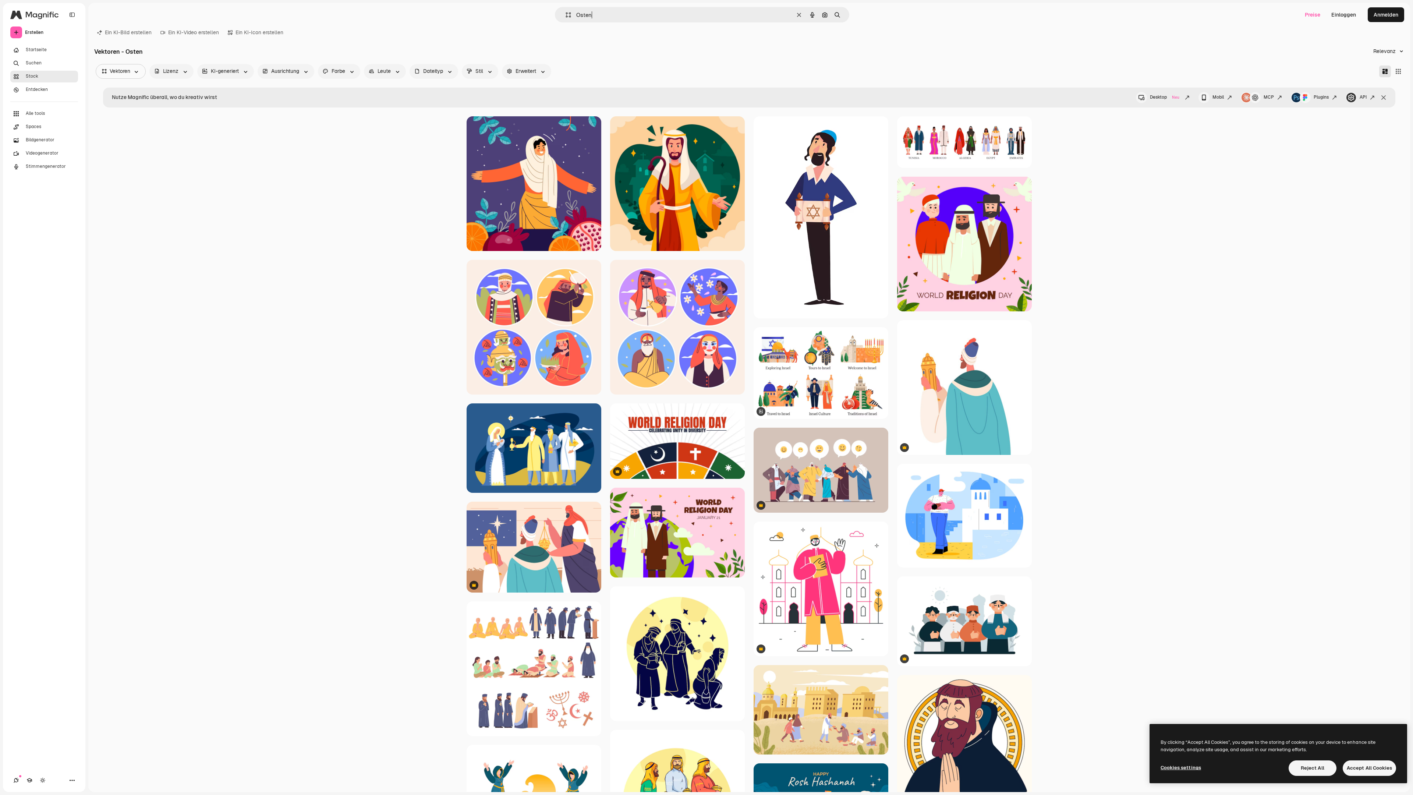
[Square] (1398, 71)
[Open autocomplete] (565, 15)
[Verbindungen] (16, 780)
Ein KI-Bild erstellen (128, 32)
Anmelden (1386, 14)
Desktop (1164, 97)
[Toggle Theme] (43, 780)
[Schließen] (1384, 97)
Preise (1312, 14)
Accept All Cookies (1369, 768)
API (1363, 97)
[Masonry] (1385, 71)
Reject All (1312, 768)
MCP (1269, 97)
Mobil (1218, 97)
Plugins (1321, 97)
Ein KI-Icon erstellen (259, 32)
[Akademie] (29, 780)
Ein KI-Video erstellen (193, 32)
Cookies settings (1181, 767)
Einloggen (1343, 14)
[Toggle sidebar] (72, 15)
